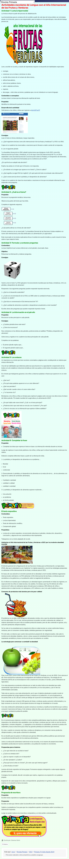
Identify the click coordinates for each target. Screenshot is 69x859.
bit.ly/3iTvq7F (35, 110)
